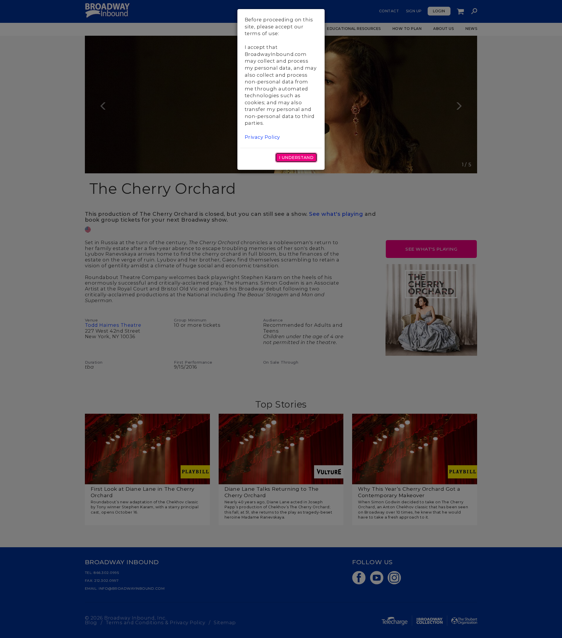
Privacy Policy (262, 137)
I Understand (296, 157)
